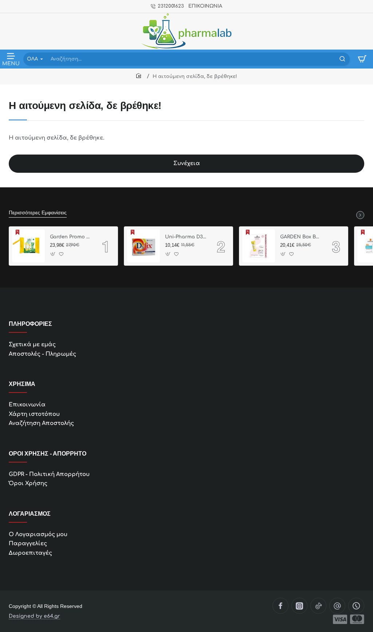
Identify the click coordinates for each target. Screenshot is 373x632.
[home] (140, 76)
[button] (53, 254)
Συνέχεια (186, 163)
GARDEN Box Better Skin (301, 236)
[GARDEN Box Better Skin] (258, 246)
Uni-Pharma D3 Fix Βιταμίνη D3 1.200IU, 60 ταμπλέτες (186, 236)
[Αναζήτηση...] (342, 59)
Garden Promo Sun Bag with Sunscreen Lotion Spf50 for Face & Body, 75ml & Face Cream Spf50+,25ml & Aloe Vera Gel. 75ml (70, 236)
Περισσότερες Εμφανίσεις (38, 212)
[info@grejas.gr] (337, 606)
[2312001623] (356, 606)
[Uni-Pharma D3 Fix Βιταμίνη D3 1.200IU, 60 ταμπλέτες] (143, 246)
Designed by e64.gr (34, 616)
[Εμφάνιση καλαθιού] (362, 59)
